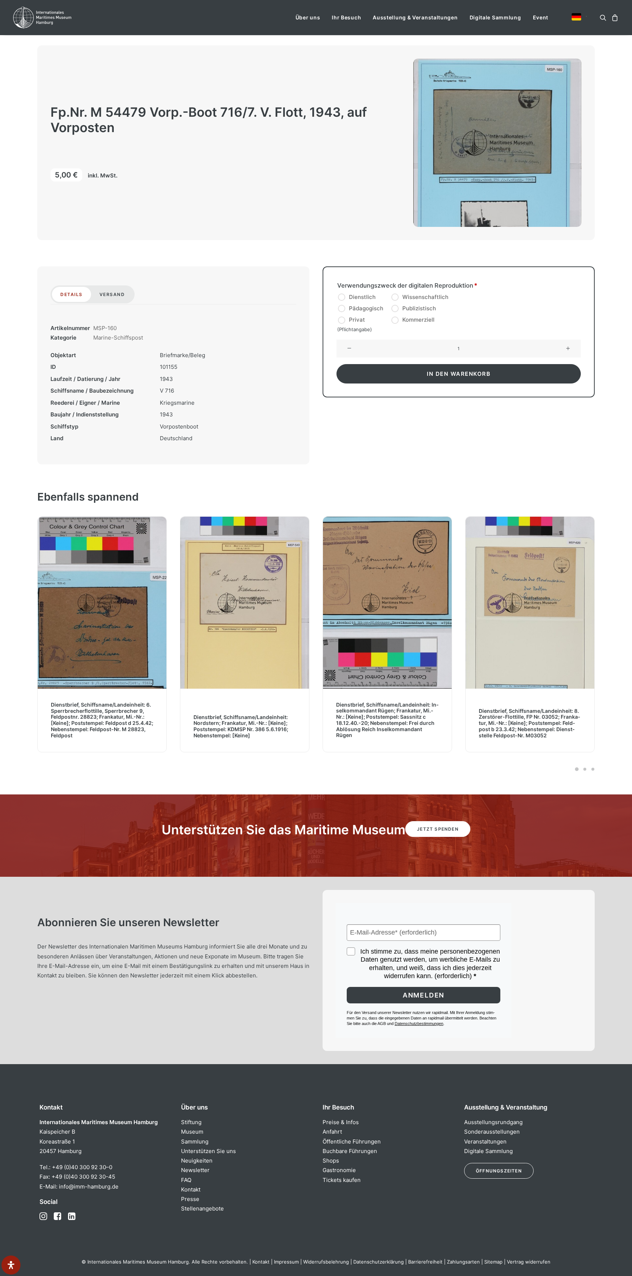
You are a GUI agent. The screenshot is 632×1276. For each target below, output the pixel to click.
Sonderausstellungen (492, 1131)
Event (541, 17)
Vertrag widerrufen (528, 1262)
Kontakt (190, 1189)
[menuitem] (308, 17)
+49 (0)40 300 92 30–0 (82, 1167)
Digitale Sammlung (495, 17)
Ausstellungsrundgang (493, 1122)
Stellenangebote (202, 1208)
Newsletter (195, 1170)
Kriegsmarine (177, 402)
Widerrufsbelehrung (326, 1262)
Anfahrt (332, 1131)
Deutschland (176, 438)
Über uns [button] (308, 17)
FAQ (186, 1179)
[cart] (614, 17)
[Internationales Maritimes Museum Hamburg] (56, 18)
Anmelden (423, 995)
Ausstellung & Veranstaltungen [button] (415, 17)
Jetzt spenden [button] (438, 829)
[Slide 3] (592, 769)
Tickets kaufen (342, 1179)
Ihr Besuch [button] (346, 17)
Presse (190, 1198)
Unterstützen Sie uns (208, 1151)
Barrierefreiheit (425, 1262)
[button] (576, 17)
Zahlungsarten (463, 1262)
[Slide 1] (577, 769)
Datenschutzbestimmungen (419, 1023)
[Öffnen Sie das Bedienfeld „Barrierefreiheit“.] (10, 1265)
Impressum (286, 1262)
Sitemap (493, 1262)
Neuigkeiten (196, 1160)
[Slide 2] (585, 769)
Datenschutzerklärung (378, 1262)
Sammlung (194, 1141)
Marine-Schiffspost (118, 337)
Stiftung (191, 1122)
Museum (192, 1131)
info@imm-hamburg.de (88, 1186)
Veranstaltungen (485, 1141)
